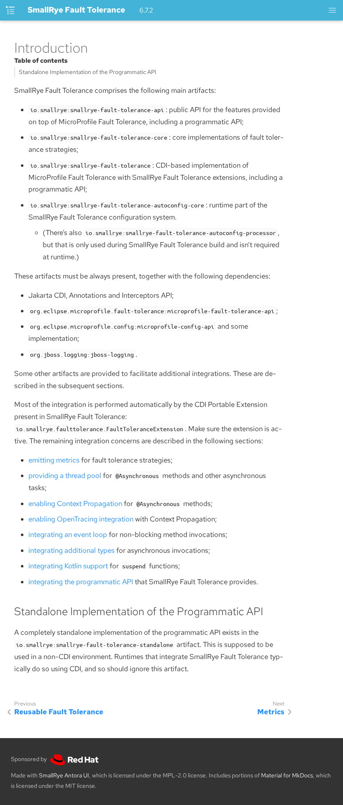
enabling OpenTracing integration (80, 519)
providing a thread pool (64, 475)
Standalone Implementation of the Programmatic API (87, 72)
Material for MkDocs (287, 775)
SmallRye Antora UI (64, 775)
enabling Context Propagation (75, 503)
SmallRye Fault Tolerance (76, 10)
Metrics (270, 711)
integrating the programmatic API (80, 581)
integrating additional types (71, 550)
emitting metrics (53, 460)
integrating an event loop (67, 534)
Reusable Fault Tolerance (58, 711)
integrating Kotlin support (68, 565)
